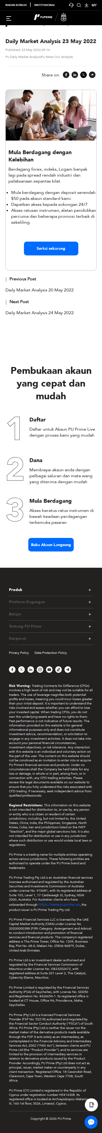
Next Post (19, 302)
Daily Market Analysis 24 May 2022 (39, 313)
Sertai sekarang (51, 248)
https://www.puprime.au (59, 904)
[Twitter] (83, 75)
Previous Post (23, 279)
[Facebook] (66, 75)
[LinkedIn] (74, 75)
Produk (15, 589)
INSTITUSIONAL (44, 5)
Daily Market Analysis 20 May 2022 (39, 290)
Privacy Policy (19, 653)
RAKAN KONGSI (16, 5)
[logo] (54, 18)
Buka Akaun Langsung (51, 544)
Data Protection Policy (51, 653)
